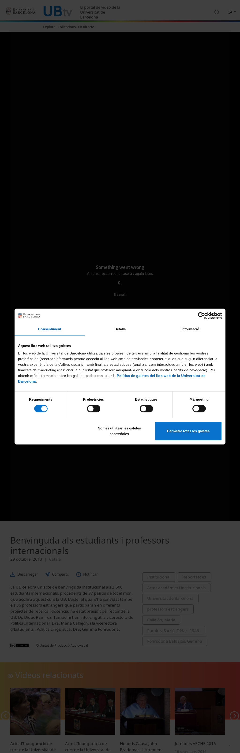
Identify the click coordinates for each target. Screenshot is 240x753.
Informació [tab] (190, 329)
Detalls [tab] (120, 329)
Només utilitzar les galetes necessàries (119, 431)
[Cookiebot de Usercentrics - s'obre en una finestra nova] (201, 315)
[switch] (93, 408)
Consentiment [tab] (49, 329)
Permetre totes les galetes (188, 431)
